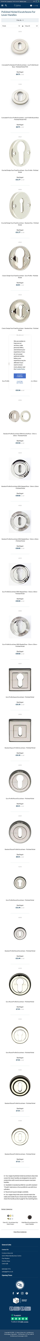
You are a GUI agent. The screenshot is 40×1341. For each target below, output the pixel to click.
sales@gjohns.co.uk (7, 1271)
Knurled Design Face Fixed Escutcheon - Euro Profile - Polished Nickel (20, 171)
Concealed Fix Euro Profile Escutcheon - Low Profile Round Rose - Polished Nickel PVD (20, 118)
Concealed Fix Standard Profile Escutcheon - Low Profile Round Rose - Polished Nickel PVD (20, 66)
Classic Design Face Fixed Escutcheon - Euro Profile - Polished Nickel (20, 276)
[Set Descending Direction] (22, 26)
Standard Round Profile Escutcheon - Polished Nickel (20, 1103)
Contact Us (9, 1)
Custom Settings (20, 382)
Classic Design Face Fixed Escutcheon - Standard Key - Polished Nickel (20, 329)
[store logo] (17, 5)
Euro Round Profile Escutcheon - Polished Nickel (20, 1052)
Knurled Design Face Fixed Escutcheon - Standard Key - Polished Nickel (20, 224)
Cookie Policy (20, 369)
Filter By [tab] (19, 20)
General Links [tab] (6, 1245)
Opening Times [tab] (7, 1275)
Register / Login (23, 1)
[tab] (6, 5)
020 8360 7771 (6, 1269)
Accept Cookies (20, 375)
